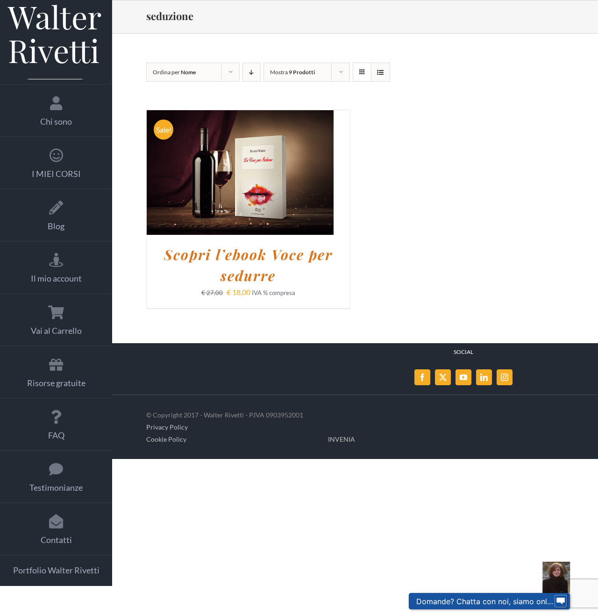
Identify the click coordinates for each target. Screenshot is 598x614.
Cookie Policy (166, 439)
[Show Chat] (561, 601)
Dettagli (290, 174)
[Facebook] (422, 377)
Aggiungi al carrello (215, 174)
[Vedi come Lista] (380, 72)
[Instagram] (505, 377)
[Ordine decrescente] (251, 72)
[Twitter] (443, 377)
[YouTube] (463, 377)
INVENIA (341, 439)
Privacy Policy (167, 427)
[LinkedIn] (484, 377)
